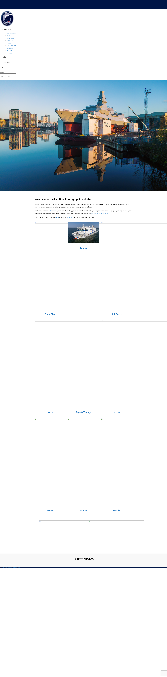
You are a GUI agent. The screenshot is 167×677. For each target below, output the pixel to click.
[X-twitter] (82, 4)
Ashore (83, 510)
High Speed (116, 314)
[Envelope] (88, 4)
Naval (50, 412)
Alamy (57, 217)
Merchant (116, 412)
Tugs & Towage (83, 412)
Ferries (83, 248)
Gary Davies (53, 211)
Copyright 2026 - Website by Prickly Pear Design (10, 567)
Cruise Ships (50, 314)
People (116, 510)
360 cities (70, 217)
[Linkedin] (85, 4)
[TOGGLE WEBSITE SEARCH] (4, 67)
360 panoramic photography (99, 213)
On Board (50, 510)
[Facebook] (78, 4)
